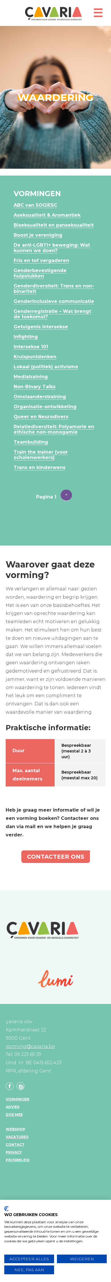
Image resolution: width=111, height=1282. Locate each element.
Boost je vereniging (38, 235)
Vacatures (17, 1137)
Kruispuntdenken (35, 356)
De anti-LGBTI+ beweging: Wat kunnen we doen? (52, 247)
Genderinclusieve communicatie (54, 301)
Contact (15, 1144)
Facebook (10, 1086)
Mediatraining (31, 376)
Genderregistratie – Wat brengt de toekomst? (52, 314)
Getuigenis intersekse (41, 326)
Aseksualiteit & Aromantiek (47, 215)
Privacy (14, 1152)
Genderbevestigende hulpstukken (40, 273)
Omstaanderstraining (40, 396)
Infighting (26, 336)
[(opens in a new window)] (55, 978)
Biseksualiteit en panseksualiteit (54, 225)
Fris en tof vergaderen (41, 260)
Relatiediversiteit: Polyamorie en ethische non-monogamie (54, 429)
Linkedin (20, 1086)
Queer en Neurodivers (41, 416)
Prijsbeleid (18, 1160)
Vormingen (17, 1099)
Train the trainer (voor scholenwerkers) (41, 454)
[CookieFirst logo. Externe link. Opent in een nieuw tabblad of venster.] (6, 1208)
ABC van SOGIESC (35, 205)
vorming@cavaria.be (30, 1046)
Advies (12, 1107)
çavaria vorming (53, 13)
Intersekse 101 (31, 346)
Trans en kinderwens (39, 467)
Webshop (15, 1129)
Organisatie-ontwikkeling (45, 406)
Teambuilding (31, 442)
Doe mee (14, 1114)
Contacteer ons (55, 856)
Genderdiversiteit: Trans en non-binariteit (54, 288)
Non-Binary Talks (35, 386)
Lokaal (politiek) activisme (46, 366)
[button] (98, 15)
